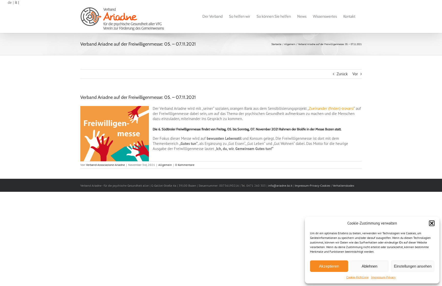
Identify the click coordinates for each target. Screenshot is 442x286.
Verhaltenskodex (343, 185)
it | (17, 2)
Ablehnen (369, 266)
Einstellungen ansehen (413, 266)
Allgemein (165, 165)
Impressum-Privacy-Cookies (312, 185)
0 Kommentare (184, 165)
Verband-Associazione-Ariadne (105, 165)
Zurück (342, 73)
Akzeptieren (329, 266)
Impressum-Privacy (383, 277)
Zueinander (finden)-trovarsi (331, 108)
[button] (431, 223)
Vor (355, 73)
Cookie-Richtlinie (357, 277)
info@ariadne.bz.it (280, 185)
